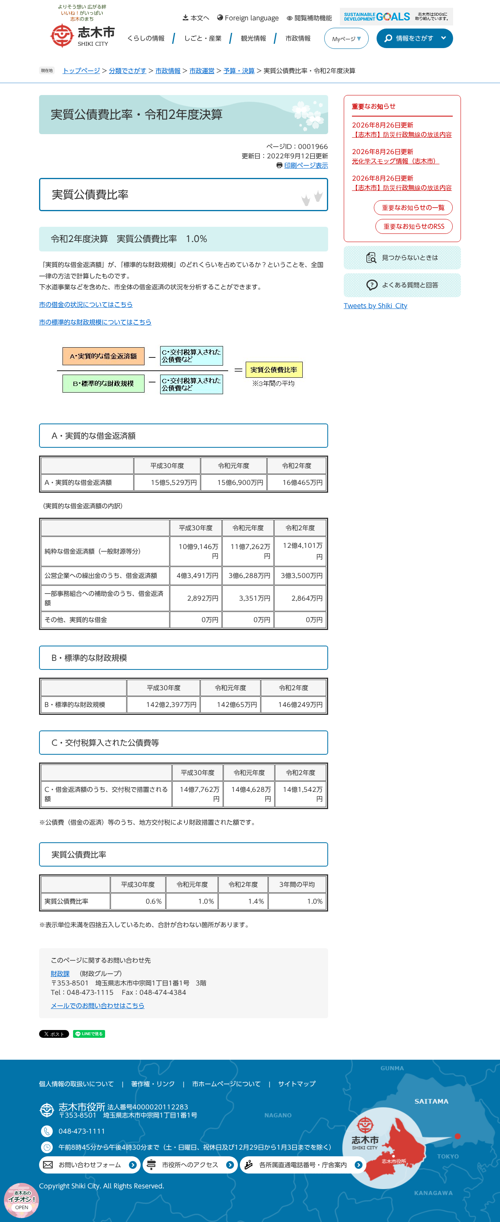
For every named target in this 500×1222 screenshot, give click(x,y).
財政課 (60, 974)
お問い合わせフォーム (90, 1165)
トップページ (81, 71)
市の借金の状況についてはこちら (86, 304)
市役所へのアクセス (190, 1165)
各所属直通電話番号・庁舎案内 (303, 1165)
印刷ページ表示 (306, 165)
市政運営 (201, 71)
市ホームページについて (226, 1084)
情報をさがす (415, 38)
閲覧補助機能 (313, 18)
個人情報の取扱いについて (76, 1084)
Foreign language (252, 18)
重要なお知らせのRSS (414, 226)
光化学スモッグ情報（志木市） (395, 161)
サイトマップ (297, 1084)
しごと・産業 (202, 38)
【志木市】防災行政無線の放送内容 (402, 134)
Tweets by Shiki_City (375, 306)
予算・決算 (239, 71)
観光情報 (253, 38)
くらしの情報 (145, 38)
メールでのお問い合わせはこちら (98, 1006)
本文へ (200, 18)
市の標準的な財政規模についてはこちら (95, 322)
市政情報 (298, 38)
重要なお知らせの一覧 (413, 208)
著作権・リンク (153, 1084)
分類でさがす (127, 71)
